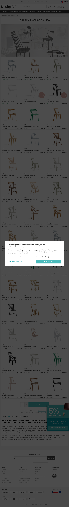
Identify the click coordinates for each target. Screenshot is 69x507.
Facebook (54, 471)
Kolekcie (37, 469)
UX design (24, 504)
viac (60, 11)
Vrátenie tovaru (22, 474)
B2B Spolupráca (38, 2)
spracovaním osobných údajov (40, 462)
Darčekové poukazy (40, 476)
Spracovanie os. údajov (24, 480)
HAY (9, 416)
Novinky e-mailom (34, 454)
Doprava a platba (23, 471)
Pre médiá (4, 478)
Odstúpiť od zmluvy (23, 482)
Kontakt (29, 2)
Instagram (54, 469)
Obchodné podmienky (24, 478)
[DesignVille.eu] (59, 492)
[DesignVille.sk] (56, 492)
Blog (47, 2)
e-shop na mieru (33, 504)
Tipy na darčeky (39, 474)
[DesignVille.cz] (53, 492)
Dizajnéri (37, 478)
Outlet (36, 480)
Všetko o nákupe (23, 469)
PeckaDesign (43, 504)
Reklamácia (22, 476)
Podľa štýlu (38, 471)
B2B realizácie (5, 476)
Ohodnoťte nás (5, 480)
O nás (22, 2)
